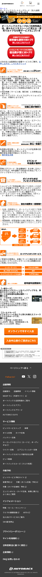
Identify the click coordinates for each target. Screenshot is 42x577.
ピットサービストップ (12, 428)
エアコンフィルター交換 (27, 449)
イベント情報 (30, 391)
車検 (26, 428)
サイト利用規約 (10, 538)
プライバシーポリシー (13, 531)
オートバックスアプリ (12, 405)
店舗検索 (17, 391)
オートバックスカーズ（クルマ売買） (18, 463)
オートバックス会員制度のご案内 (16, 400)
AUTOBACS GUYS (10, 414)
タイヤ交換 (20, 433)
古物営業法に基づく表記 (14, 545)
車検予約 (6, 482)
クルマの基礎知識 (10, 512)
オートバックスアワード (13, 410)
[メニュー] (38, 3)
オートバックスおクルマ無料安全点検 (18, 454)
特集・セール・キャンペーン (14, 508)
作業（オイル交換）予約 (26, 482)
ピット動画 (7, 459)
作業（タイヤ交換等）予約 (13, 486)
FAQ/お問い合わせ (11, 559)
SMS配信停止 (8, 522)
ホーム (3, 8)
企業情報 (7, 552)
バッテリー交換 (9, 437)
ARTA (25, 512)
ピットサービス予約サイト (13, 477)
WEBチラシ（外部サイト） (14, 396)
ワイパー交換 (8, 449)
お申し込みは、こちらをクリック (20, 62)
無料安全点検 (7, 154)
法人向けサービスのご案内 (13, 517)
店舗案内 (6, 391)
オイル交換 (7, 433)
